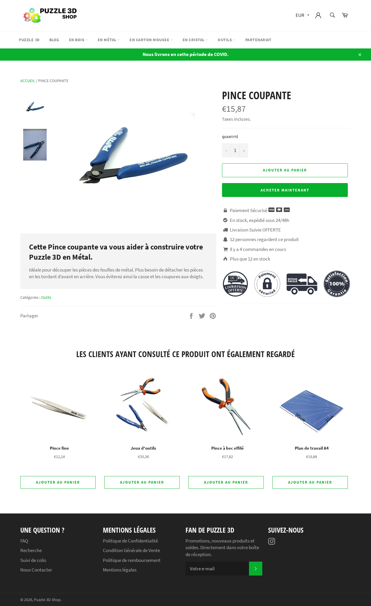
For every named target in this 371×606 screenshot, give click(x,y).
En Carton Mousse (150, 39)
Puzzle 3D (29, 39)
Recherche (31, 550)
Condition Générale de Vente (131, 550)
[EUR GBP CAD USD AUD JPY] (301, 15)
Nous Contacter (36, 570)
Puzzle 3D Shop (47, 599)
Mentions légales (120, 570)
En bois (77, 39)
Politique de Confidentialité (130, 541)
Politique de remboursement (132, 560)
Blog (54, 39)
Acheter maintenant (285, 190)
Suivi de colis (33, 560)
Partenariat (258, 39)
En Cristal (194, 39)
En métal (108, 39)
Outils (225, 39)
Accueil (27, 80)
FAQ (24, 541)
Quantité (230, 137)
